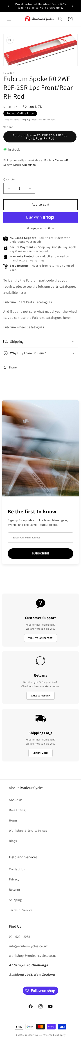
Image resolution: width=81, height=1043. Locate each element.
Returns (14, 889)
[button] (9, 19)
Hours (13, 820)
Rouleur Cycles (33, 1034)
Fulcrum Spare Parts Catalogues (27, 302)
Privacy (14, 879)
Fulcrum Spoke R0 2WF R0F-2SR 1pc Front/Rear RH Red (40, 136)
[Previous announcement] (8, 6)
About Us (15, 800)
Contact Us (17, 869)
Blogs (13, 841)
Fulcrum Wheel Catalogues (23, 327)
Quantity (9, 179)
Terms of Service (21, 910)
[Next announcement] (73, 6)
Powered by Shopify (54, 1034)
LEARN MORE (40, 752)
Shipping (25, 119)
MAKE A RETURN (41, 695)
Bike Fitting (17, 810)
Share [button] (13, 367)
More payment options (40, 228)
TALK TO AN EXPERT (40, 638)
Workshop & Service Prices (28, 831)
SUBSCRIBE (40, 553)
